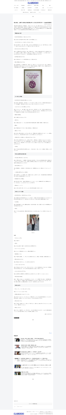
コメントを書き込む (33, 403)
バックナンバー (37, 411)
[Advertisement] (33, 19)
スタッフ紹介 (33, 411)
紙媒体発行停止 (42, 411)
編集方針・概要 (29, 411)
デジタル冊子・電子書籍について (48, 411)
